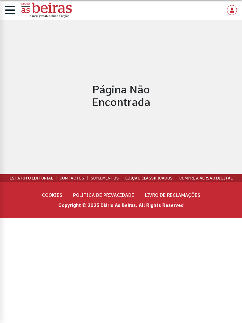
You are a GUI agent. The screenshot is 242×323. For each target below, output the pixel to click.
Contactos (72, 178)
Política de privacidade (103, 195)
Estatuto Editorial (31, 178)
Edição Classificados (149, 178)
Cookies (52, 195)
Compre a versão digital (206, 178)
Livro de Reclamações (172, 195)
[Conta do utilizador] (232, 10)
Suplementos (105, 178)
